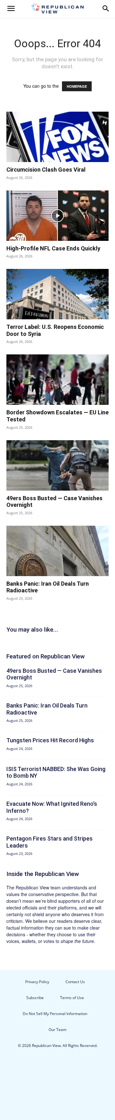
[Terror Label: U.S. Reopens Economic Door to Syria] (57, 294)
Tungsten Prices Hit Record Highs (50, 740)
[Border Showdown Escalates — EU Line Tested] (57, 379)
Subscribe (35, 997)
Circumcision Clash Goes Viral (46, 169)
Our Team (57, 1029)
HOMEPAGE (77, 86)
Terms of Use (72, 997)
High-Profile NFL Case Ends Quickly (53, 248)
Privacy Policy (37, 981)
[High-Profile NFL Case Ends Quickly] (57, 215)
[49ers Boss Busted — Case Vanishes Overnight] (57, 465)
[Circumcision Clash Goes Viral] (57, 137)
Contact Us (75, 981)
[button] (11, 8)
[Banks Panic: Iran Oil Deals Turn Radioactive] (57, 551)
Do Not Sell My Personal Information (55, 1013)
